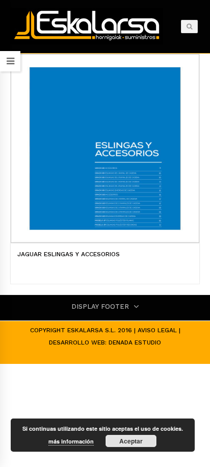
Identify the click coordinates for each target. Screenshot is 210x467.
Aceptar (131, 441)
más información (71, 441)
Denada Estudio (135, 342)
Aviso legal (157, 330)
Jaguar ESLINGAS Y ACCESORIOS (68, 254)
